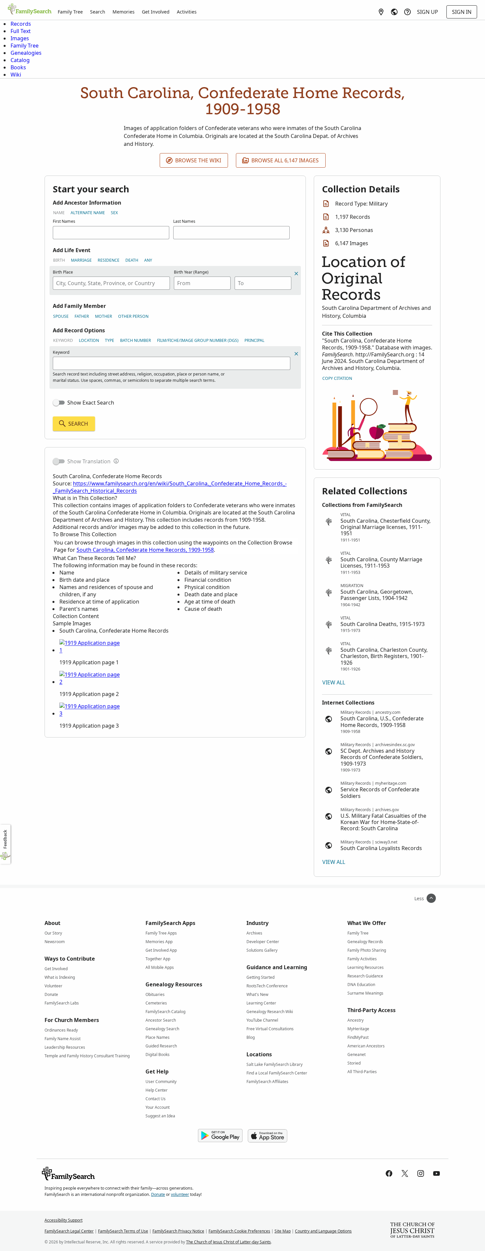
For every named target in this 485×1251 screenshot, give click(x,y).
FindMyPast (358, 1037)
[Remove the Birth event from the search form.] (296, 274)
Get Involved (156, 12)
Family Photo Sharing (366, 950)
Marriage (81, 260)
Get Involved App (161, 950)
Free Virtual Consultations (270, 1029)
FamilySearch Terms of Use (123, 1231)
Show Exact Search (90, 402)
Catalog (20, 60)
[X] (404, 1173)
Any (148, 260)
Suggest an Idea (160, 1116)
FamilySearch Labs (62, 1003)
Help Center (157, 1090)
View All (333, 682)
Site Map (283, 1231)
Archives (254, 933)
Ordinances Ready (61, 1030)
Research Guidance (365, 976)
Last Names (184, 221)
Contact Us (156, 1099)
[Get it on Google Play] (220, 1136)
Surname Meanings (365, 993)
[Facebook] (389, 1173)
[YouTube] (436, 1173)
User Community (161, 1081)
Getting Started (260, 977)
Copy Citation (337, 378)
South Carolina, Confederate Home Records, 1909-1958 (145, 549)
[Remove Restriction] (296, 354)
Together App (158, 959)
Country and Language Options (323, 1231)
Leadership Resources (65, 1047)
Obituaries (155, 994)
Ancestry (355, 1020)
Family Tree (70, 12)
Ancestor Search (161, 1020)
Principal (254, 340)
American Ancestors (366, 1046)
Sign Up (427, 12)
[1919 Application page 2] (90, 681)
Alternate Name (88, 212)
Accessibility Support (63, 1220)
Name (59, 212)
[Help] (407, 11)
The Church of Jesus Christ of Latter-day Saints (228, 1242)
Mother (103, 316)
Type (109, 340)
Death (131, 260)
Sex (114, 212)
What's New (257, 994)
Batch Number (135, 340)
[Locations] (381, 11)
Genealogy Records (365, 941)
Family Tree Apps (161, 933)
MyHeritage (358, 1029)
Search (97, 12)
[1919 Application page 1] (90, 650)
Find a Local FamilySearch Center (276, 1073)
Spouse (61, 316)
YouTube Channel (262, 1020)
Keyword (63, 340)
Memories (124, 12)
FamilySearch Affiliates (267, 1081)
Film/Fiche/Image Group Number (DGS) (198, 340)
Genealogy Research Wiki (269, 1011)
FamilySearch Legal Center (69, 1231)
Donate (51, 994)
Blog (250, 1037)
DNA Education (361, 984)
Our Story (53, 933)
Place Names (158, 1037)
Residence (108, 260)
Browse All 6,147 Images (285, 160)
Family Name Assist (63, 1038)
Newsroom (55, 941)
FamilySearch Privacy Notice (178, 1231)
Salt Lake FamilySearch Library (274, 1064)
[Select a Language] (394, 11)
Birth (59, 260)
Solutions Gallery (261, 950)
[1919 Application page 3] (90, 713)
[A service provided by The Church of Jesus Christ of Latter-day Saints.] (412, 1231)
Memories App (159, 941)
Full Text (21, 31)
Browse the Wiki (198, 160)
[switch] (59, 403)
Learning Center (261, 1003)
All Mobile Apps (160, 967)
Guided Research (161, 1046)
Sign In (461, 12)
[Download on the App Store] (267, 1135)
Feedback (5, 839)
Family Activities (362, 959)
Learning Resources (365, 967)
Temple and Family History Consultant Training (87, 1056)
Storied (354, 1063)
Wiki (16, 74)
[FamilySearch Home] (29, 10)
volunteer (180, 1194)
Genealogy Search (162, 1029)
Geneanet (356, 1054)
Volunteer (53, 986)
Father (82, 316)
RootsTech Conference (267, 986)
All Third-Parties (362, 1071)
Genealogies (26, 52)
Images (20, 38)
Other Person (133, 316)
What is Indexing (60, 977)
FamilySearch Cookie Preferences (239, 1231)
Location (89, 340)
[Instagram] (420, 1173)
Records (21, 23)
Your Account (158, 1107)
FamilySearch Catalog (165, 1011)
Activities (187, 12)
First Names (64, 221)
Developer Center (262, 941)
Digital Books (158, 1054)
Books (18, 67)
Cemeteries (156, 1003)
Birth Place (63, 272)
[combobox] (111, 283)
